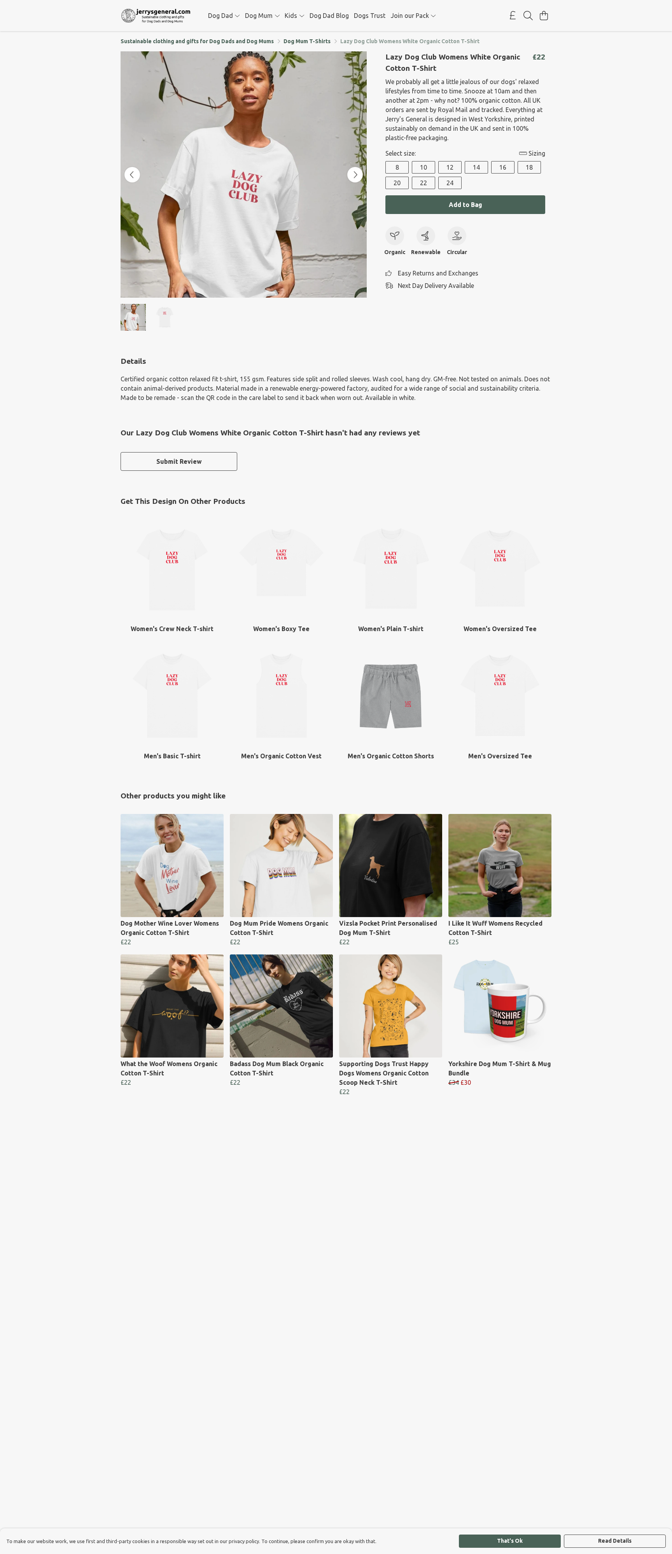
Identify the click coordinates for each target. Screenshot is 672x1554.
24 (449, 182)
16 (502, 167)
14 (476, 167)
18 (529, 167)
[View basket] (543, 15)
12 (449, 167)
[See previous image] (132, 174)
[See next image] (355, 174)
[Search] (528, 15)
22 (423, 182)
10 (423, 167)
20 (397, 182)
